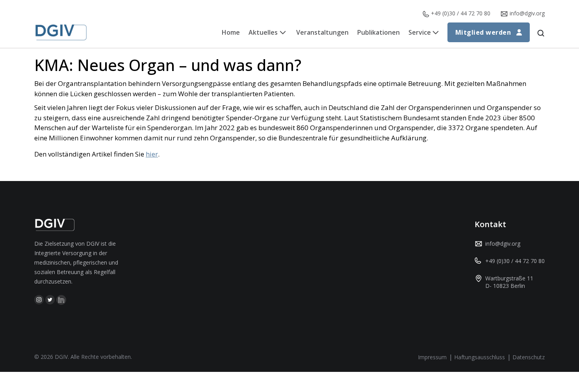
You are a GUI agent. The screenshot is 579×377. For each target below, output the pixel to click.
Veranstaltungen (322, 32)
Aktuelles (263, 32)
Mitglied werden (483, 32)
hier (152, 154)
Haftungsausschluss (479, 357)
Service (419, 32)
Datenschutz (528, 357)
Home (231, 32)
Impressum (432, 357)
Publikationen (378, 32)
